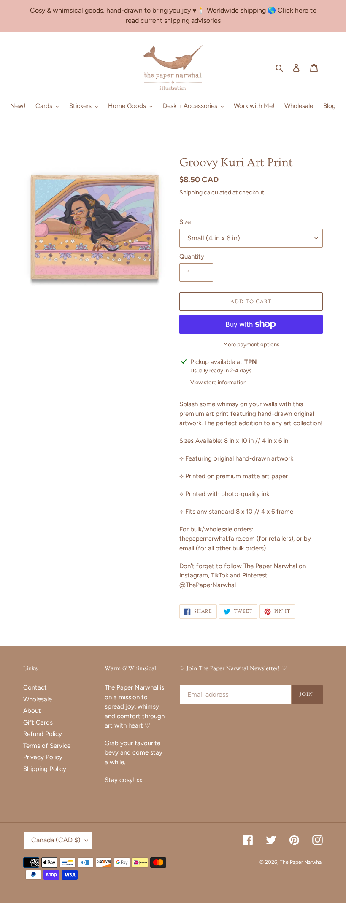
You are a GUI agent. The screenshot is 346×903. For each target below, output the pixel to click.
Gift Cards (38, 722)
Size (185, 222)
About (32, 710)
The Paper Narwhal (301, 862)
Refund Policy (42, 734)
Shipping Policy (44, 769)
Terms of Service (46, 745)
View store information (218, 382)
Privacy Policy (42, 757)
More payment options (251, 344)
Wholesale (37, 699)
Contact (35, 687)
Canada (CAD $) (56, 840)
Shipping (191, 192)
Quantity (191, 256)
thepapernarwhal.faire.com (217, 538)
